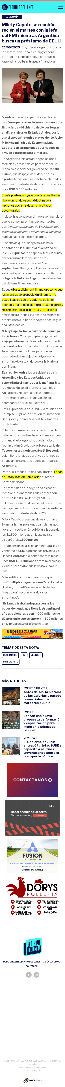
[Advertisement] (32, 1023)
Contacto (32, 966)
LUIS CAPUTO (10, 661)
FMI (24, 655)
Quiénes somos (51, 961)
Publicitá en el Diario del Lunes (21, 961)
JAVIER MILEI (10, 655)
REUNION (36, 655)
